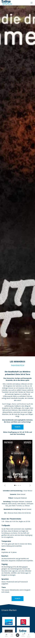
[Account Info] (29, 634)
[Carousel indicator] (14, 485)
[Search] (12, 635)
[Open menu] (17, 635)
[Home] (6, 635)
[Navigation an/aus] (32, 3)
